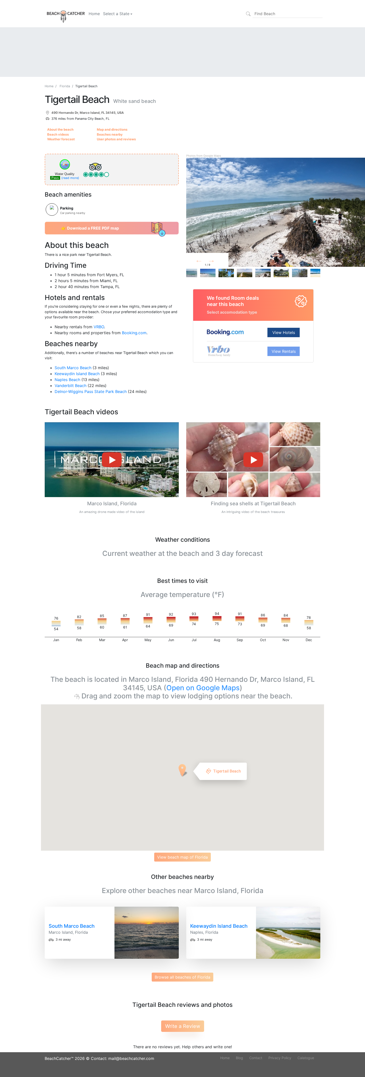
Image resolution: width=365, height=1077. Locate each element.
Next (219, 261)
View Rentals (284, 351)
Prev (205, 261)
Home (94, 13)
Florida (65, 86)
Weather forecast (61, 139)
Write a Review (182, 1026)
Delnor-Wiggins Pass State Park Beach (91, 391)
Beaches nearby (110, 134)
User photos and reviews (116, 139)
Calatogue (305, 1058)
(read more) (70, 178)
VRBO (99, 326)
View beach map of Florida (182, 857)
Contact (255, 1058)
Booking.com (134, 332)
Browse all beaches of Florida (182, 977)
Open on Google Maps (203, 688)
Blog (239, 1058)
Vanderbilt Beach (70, 385)
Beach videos (58, 134)
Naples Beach (67, 379)
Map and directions (112, 129)
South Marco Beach (73, 367)
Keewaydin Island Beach (77, 373)
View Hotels (283, 332)
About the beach (60, 129)
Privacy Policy (279, 1058)
